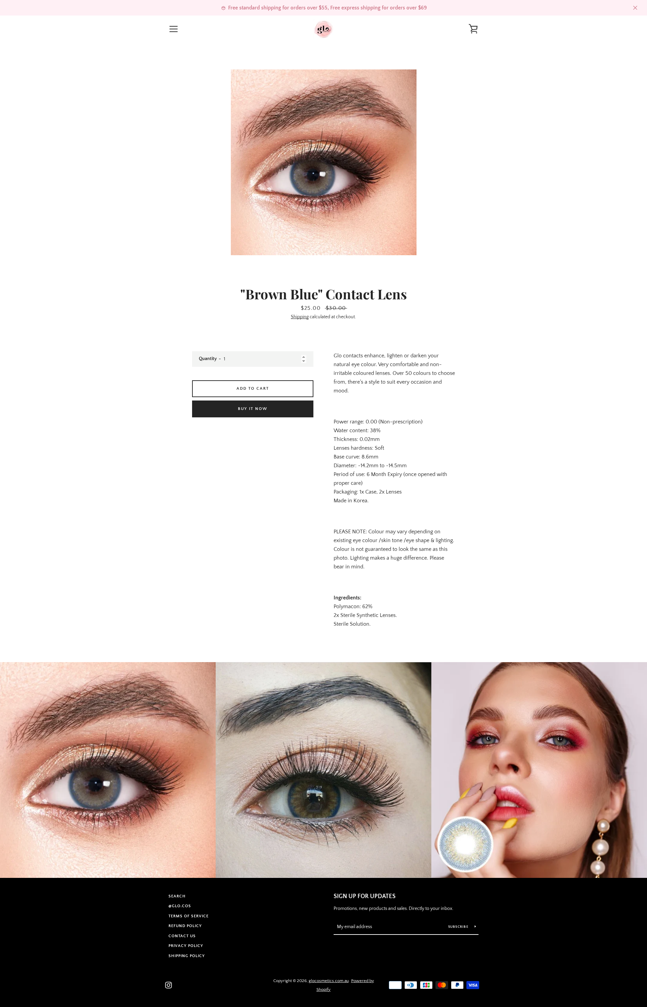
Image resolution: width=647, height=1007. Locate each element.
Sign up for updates (365, 896)
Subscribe (459, 927)
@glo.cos (179, 906)
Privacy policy (185, 946)
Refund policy (185, 926)
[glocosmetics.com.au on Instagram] (168, 985)
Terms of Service (188, 916)
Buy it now (253, 409)
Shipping (300, 317)
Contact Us (182, 936)
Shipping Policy (186, 956)
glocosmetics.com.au (329, 980)
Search (177, 896)
